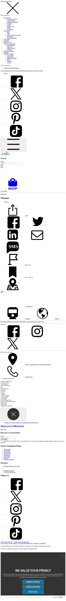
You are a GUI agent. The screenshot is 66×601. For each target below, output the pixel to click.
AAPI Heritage (11, 45)
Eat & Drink (7, 31)
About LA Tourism (9, 54)
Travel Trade (10, 55)
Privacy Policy (4, 543)
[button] (62, 555)
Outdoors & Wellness (12, 22)
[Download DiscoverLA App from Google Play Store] (21, 542)
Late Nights (22, 321)
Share (26, 215)
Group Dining (40, 321)
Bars (8, 32)
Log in (5, 73)
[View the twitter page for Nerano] (13, 349)
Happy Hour (33, 321)
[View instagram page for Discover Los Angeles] (16, 112)
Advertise (35, 543)
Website (57, 318)
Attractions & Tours (12, 19)
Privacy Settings (13, 543)
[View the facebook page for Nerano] (13, 337)
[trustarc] (61, 597)
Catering (15, 321)
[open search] (33, 172)
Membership (10, 57)
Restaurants (10, 36)
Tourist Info (7, 455)
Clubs (8, 33)
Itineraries (6, 41)
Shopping (9, 23)
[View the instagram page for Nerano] (37, 337)
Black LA (9, 46)
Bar (18, 321)
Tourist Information (9, 51)
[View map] (13, 289)
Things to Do (7, 18)
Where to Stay (7, 42)
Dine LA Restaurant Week (14, 35)
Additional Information (8, 378)
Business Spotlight (11, 38)
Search (2, 161)
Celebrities (10, 321)
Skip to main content (6, 1)
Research (9, 61)
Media (8, 59)
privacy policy (48, 441)
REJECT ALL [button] (33, 592)
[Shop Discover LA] (13, 189)
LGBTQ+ (9, 49)
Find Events (7, 39)
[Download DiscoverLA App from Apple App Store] (6, 542)
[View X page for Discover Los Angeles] (16, 99)
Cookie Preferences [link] (25, 543)
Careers (9, 62)
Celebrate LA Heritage (9, 44)
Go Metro (27, 318)
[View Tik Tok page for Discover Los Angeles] (16, 136)
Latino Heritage (11, 48)
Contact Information (8, 352)
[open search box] (33, 172)
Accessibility (42, 543)
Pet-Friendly (10, 29)
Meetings (6, 52)
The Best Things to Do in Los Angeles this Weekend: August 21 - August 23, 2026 (22, 70)
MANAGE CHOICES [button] (33, 582)
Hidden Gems (10, 26)
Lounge (28, 321)
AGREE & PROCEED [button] (33, 587)
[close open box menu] (13, 13)
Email (2, 436)
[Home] (5, 155)
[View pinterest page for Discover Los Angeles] (16, 124)
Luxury (9, 28)
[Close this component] (13, 414)
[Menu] (13, 145)
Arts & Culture (11, 20)
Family (9, 25)
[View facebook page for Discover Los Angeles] (16, 87)
